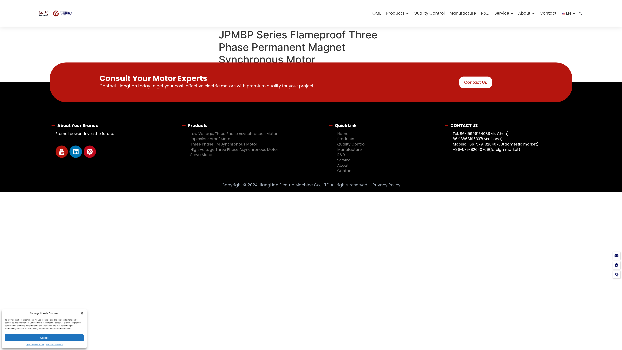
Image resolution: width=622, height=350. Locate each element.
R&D (485, 13)
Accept (44, 337)
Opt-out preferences (35, 344)
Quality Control (429, 13)
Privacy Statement (54, 344)
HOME (375, 13)
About (524, 13)
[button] (82, 313)
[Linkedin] (75, 152)
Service (502, 13)
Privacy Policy (386, 185)
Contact (548, 13)
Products (395, 13)
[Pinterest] (90, 152)
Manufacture (462, 13)
